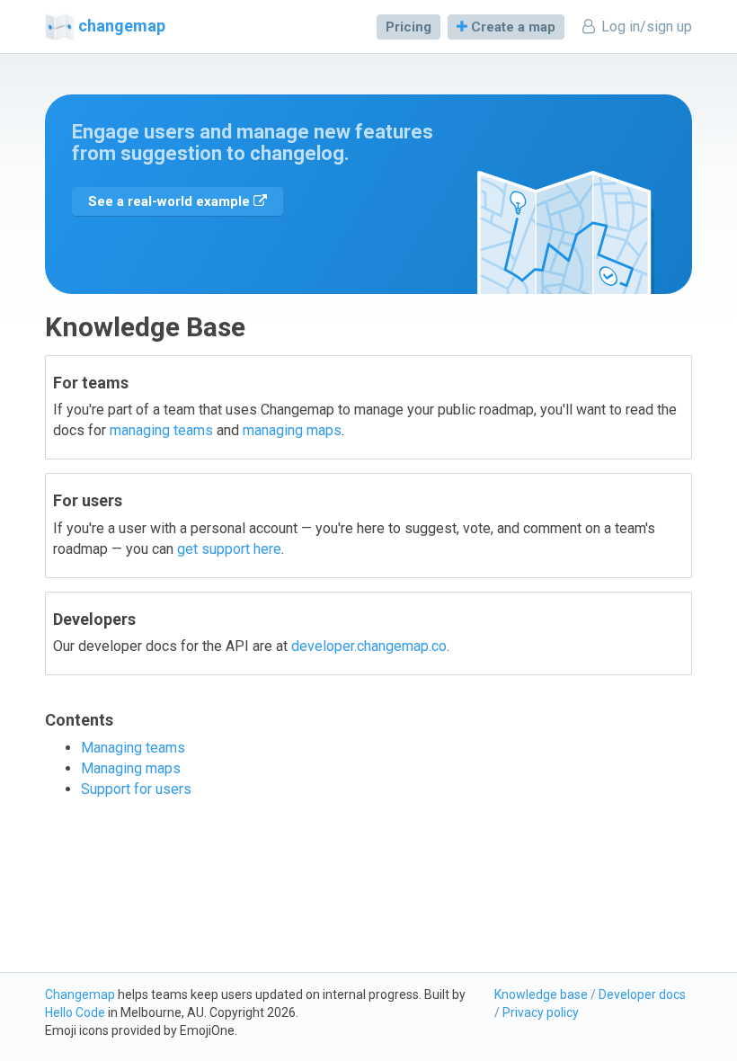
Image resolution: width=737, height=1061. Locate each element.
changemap (121, 25)
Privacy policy (540, 1012)
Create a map (511, 27)
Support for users (136, 789)
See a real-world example (170, 201)
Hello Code (75, 1012)
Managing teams (133, 747)
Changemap (80, 994)
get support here (229, 548)
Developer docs (642, 994)
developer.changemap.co (369, 646)
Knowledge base (541, 994)
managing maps (292, 430)
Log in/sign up (645, 26)
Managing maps (131, 768)
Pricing (408, 27)
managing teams (161, 430)
